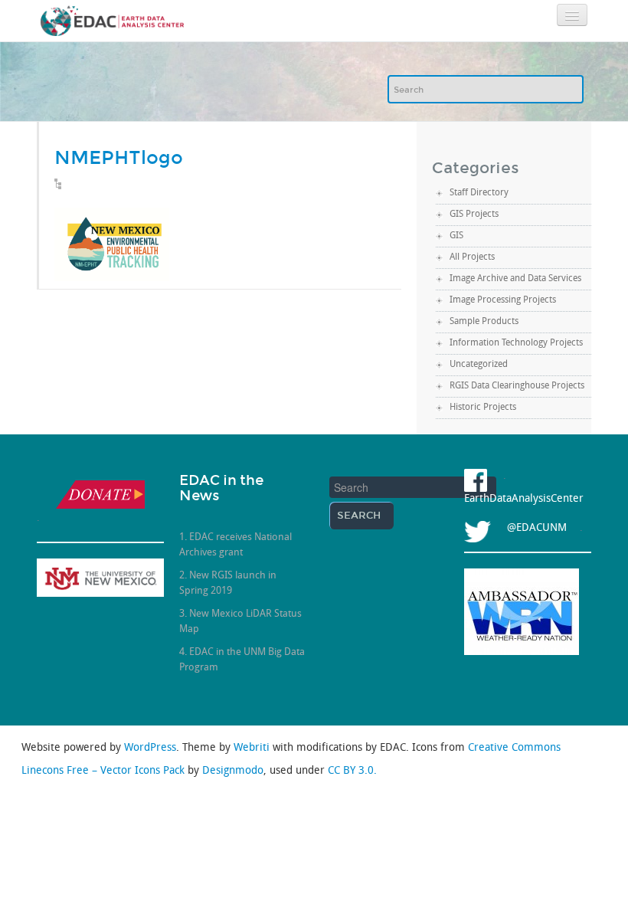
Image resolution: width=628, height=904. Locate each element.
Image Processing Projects (503, 300)
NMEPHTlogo (118, 157)
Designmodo (232, 771)
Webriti (253, 748)
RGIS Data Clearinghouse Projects (517, 386)
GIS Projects (474, 214)
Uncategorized (479, 364)
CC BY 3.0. (352, 771)
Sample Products (484, 321)
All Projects (472, 257)
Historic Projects (483, 407)
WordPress (150, 748)
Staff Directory (479, 193)
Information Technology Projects (516, 343)
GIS (456, 236)
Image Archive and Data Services (515, 278)
